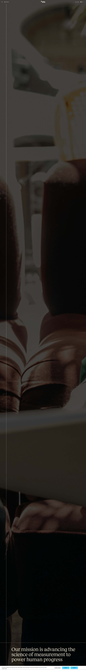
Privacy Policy (44, 667)
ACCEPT (74, 667)
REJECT (65, 667)
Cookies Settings (57, 667)
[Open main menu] (2, 2)
